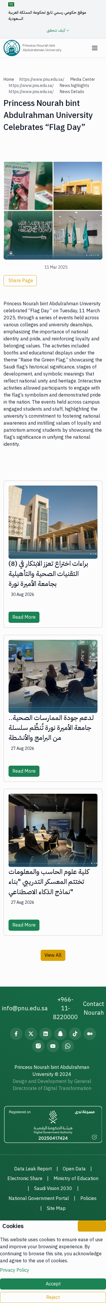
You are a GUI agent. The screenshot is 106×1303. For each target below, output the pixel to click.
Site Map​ (56, 1208)
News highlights (74, 86)
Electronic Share (24, 1178)
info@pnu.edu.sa (25, 1008)
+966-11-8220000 (65, 1008)
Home (9, 79)
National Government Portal (39, 1198)
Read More (24, 617)
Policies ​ (89, 1198)
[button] (94, 48)
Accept (53, 1283)
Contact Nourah (93, 1008)
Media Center (82, 79)
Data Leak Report (33, 1168)
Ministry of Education (76, 1178)
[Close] (92, 1226)
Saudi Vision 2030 (53, 1188)
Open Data (74, 1168)
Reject (53, 1297)
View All (53, 955)
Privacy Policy (14, 1270)
